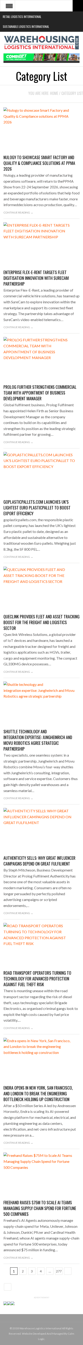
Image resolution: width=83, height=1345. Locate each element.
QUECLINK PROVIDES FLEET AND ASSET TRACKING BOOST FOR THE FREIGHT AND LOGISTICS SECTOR (41, 622)
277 (59, 1271)
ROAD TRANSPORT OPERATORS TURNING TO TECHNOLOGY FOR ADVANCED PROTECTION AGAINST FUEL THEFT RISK (37, 978)
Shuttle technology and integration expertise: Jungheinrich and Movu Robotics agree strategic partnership (37, 740)
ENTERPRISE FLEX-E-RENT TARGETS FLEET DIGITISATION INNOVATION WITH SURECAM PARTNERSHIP (36, 278)
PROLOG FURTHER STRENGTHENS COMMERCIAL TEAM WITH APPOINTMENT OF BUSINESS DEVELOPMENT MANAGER (40, 392)
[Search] (78, 6)
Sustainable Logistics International (26, 26)
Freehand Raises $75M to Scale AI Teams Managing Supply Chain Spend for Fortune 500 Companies (39, 1208)
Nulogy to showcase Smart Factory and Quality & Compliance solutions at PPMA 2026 (39, 163)
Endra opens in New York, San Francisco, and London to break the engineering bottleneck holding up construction (38, 1093)
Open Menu (9, 6)
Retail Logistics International (22, 16)
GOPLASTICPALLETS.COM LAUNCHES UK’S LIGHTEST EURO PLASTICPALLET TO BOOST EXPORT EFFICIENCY (37, 507)
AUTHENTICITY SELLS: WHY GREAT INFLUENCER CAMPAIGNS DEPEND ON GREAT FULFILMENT (39, 861)
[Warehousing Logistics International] (41, 42)
